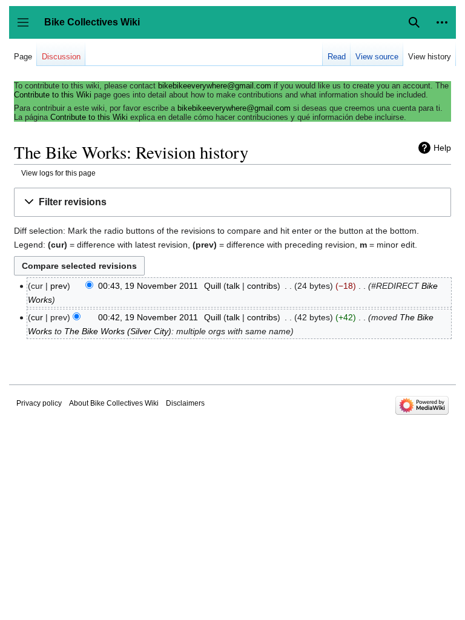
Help (442, 148)
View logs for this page (58, 173)
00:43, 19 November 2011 (148, 286)
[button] (442, 22)
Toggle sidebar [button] (27, 28)
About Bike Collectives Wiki (114, 403)
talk (233, 286)
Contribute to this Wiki (52, 94)
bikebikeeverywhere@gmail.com (214, 85)
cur (37, 317)
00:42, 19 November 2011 (148, 317)
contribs (262, 286)
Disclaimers (185, 403)
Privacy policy (39, 403)
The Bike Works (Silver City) (117, 331)
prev (58, 286)
